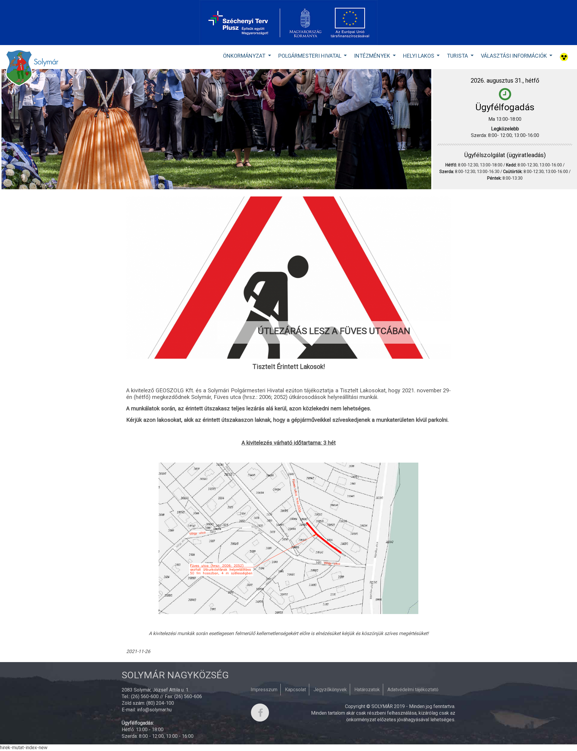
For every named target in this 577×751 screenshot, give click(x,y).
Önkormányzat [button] (245, 56)
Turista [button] (458, 56)
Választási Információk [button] (514, 56)
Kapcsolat (295, 689)
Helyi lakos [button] (419, 56)
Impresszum (264, 689)
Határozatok (367, 689)
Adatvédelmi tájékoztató (412, 689)
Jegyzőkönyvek (330, 689)
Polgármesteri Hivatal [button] (310, 56)
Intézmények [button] (372, 56)
